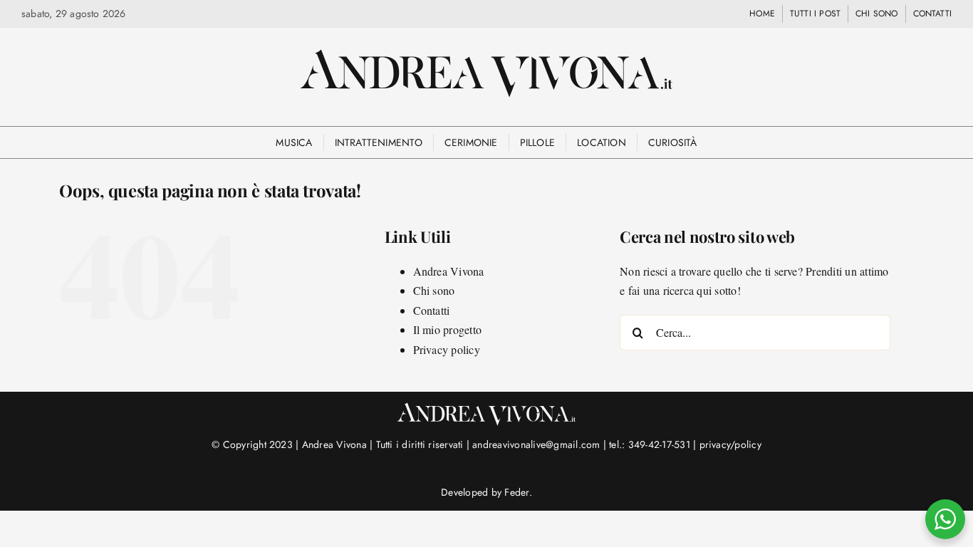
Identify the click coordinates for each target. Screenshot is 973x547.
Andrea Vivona (448, 271)
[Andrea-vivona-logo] (486, 54)
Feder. (517, 492)
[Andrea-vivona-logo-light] (486, 407)
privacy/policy (730, 444)
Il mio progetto (447, 329)
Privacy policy (446, 349)
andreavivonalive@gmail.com (536, 444)
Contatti (431, 310)
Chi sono (434, 290)
